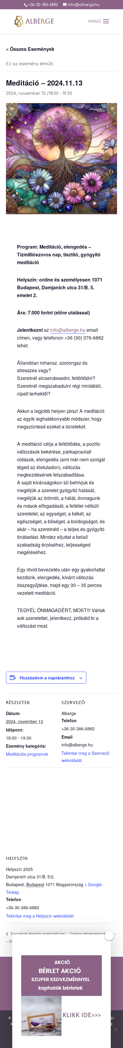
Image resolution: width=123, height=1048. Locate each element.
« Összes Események (30, 48)
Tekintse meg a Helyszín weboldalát (40, 916)
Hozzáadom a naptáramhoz (47, 678)
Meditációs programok (27, 754)
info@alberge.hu (67, 329)
